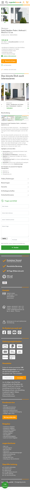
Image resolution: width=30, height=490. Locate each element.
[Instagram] (10, 332)
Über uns (5, 446)
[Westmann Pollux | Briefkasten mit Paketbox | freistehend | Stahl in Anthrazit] (15, 92)
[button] (5, 485)
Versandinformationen (9, 408)
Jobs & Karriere (7, 449)
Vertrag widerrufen (10, 417)
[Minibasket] (27, 2)
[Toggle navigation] (2, 2)
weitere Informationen (9, 56)
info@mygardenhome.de (17, 309)
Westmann (4, 28)
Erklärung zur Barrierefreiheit (11, 459)
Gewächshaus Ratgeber (9, 430)
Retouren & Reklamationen (10, 410)
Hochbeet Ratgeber (8, 431)
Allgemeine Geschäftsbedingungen (12, 452)
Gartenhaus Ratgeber (9, 427)
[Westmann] (15, 118)
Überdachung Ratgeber (9, 436)
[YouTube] (15, 332)
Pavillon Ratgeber (8, 433)
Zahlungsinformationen (9, 407)
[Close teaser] (9, 481)
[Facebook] (5, 332)
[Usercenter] (23, 2)
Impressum (6, 451)
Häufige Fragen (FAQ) (8, 413)
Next (4, 22)
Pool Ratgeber (7, 434)
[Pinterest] (20, 332)
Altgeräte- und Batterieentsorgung (12, 412)
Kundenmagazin (7, 448)
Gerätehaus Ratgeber (9, 428)
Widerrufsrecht (7, 455)
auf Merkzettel (7, 65)
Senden (16, 247)
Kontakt (5, 405)
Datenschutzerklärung (19, 243)
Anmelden (20, 378)
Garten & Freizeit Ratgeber (10, 438)
